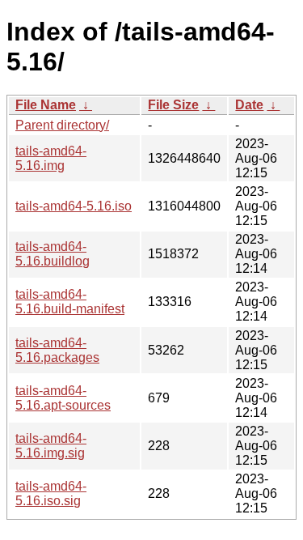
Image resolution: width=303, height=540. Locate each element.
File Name (45, 105)
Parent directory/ (62, 125)
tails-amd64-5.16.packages (57, 350)
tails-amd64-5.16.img (50, 158)
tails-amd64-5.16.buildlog (52, 254)
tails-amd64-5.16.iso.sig (50, 493)
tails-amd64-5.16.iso (73, 206)
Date (249, 105)
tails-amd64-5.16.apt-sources (63, 398)
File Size (173, 105)
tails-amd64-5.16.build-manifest (69, 301)
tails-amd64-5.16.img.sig (50, 446)
